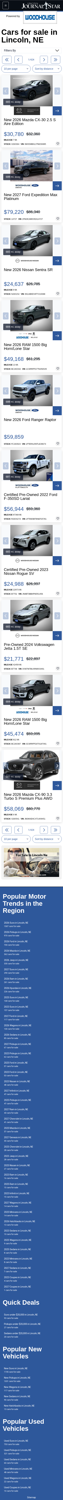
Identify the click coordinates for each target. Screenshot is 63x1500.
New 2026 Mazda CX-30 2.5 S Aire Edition (30, 122)
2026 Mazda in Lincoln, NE (17, 952)
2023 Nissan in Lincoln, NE (17, 1083)
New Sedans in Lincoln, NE (17, 1398)
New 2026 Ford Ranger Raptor (30, 420)
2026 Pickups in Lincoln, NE (17, 934)
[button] (6, 91)
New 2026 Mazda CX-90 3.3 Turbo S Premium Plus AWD (28, 796)
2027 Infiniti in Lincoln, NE (16, 1092)
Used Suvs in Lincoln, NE (16, 1442)
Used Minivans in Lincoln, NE (18, 1470)
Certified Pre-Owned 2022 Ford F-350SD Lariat (30, 496)
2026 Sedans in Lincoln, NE (17, 1036)
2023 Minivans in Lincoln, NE (18, 1260)
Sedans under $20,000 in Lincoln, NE (22, 1335)
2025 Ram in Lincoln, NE (16, 1186)
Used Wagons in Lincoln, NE (18, 1480)
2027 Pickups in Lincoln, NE (17, 1046)
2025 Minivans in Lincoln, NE (18, 1214)
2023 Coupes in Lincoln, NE (17, 1279)
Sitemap (31, 1497)
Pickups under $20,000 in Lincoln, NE (22, 1326)
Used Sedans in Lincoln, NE (17, 1461)
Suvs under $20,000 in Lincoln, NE (21, 1316)
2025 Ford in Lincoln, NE (16, 1064)
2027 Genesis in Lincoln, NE (17, 1139)
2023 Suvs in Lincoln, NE (16, 1008)
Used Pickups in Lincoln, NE (17, 1452)
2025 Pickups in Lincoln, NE (17, 1102)
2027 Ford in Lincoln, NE (16, 1018)
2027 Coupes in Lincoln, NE (17, 1288)
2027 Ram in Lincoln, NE (16, 1111)
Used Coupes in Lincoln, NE (17, 1489)
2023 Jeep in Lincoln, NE (16, 1158)
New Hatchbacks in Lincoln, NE (19, 1407)
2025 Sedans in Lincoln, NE (17, 1251)
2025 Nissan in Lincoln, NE (17, 1167)
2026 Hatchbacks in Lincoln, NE (19, 1223)
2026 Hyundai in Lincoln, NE (18, 990)
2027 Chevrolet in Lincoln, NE (18, 1120)
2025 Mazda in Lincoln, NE (17, 1130)
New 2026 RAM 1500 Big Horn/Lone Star (25, 347)
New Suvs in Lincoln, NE (16, 1370)
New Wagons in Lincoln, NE (17, 1389)
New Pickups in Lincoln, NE (17, 1379)
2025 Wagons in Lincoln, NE (18, 1242)
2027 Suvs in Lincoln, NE (16, 971)
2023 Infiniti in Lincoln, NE (16, 1195)
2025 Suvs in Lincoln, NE (16, 999)
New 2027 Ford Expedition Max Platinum (30, 197)
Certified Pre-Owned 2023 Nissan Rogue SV (26, 571)
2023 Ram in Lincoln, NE (16, 1176)
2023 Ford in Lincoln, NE (16, 1074)
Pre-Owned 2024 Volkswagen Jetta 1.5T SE (29, 646)
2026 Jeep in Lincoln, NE (16, 962)
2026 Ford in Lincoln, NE (16, 943)
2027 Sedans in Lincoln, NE (17, 1270)
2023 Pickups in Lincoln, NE (17, 1055)
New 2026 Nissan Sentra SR (28, 270)
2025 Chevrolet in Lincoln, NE (18, 1148)
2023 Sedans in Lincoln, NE (17, 1232)
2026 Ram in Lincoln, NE (16, 980)
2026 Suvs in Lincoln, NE (16, 924)
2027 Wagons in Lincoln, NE (18, 1204)
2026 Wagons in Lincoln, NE (18, 1027)
